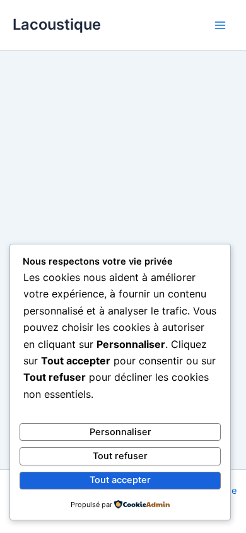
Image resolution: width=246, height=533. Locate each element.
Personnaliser (120, 432)
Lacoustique (57, 24)
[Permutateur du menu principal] (220, 25)
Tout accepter (120, 480)
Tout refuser (120, 456)
